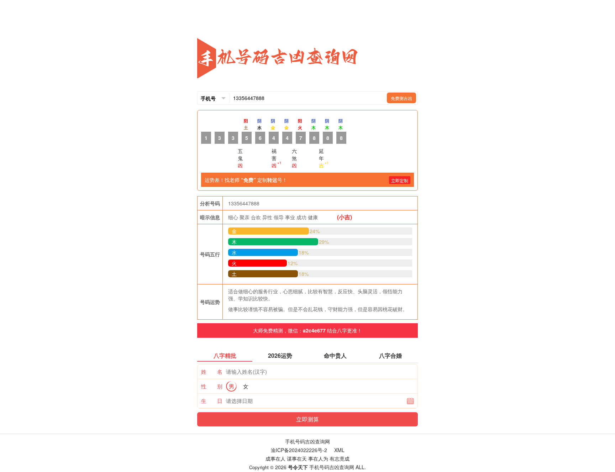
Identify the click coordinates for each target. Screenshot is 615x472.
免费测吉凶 (401, 98)
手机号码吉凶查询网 (307, 441)
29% (324, 241)
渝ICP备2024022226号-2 (299, 449)
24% (315, 231)
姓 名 (211, 371)
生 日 (211, 400)
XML (339, 449)
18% (304, 252)
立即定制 (399, 180)
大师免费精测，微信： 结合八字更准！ (307, 330)
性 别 (211, 386)
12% (293, 263)
